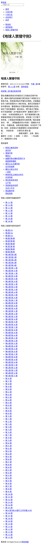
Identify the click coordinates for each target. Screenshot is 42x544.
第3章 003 (9, 236)
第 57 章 (8, 381)
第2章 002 (9, 233)
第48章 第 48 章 (11, 357)
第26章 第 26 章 (11, 298)
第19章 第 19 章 (11, 279)
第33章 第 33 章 (11, 317)
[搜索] (2, 5)
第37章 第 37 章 (11, 327)
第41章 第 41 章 (11, 338)
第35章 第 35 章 (11, 322)
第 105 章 (9, 508)
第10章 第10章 (11, 255)
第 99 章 (8, 492)
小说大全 (9, 15)
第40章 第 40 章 (11, 335)
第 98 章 (8, 489)
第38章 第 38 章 (11, 330)
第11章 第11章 (11, 257)
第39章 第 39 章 (11, 333)
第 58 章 (8, 384)
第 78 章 (8, 438)
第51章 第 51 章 (11, 365)
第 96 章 (8, 484)
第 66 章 (8, 405)
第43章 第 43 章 (11, 343)
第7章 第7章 (10, 246)
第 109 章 (9, 219)
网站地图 (25, 542)
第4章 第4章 (10, 238)
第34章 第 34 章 (11, 319)
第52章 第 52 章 (11, 368)
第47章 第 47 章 (11, 354)
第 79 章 (8, 440)
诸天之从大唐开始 (12, 164)
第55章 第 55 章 (11, 376)
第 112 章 (9, 211)
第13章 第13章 (11, 263)
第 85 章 (8, 457)
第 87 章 (8, 462)
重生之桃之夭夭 (11, 169)
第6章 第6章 (10, 244)
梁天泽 (8, 150)
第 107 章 (9, 516)
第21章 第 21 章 (11, 284)
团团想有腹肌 (10, 161)
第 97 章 (8, 486)
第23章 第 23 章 (11, 290)
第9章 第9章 (10, 252)
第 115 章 (11, 87)
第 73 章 (8, 424)
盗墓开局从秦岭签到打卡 (15, 158)
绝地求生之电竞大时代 (14, 175)
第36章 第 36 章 (11, 325)
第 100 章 (9, 494)
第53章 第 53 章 (11, 370)
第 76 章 (8, 432)
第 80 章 (8, 443)
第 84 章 (8, 454)
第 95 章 (8, 481)
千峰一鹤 (34, 84)
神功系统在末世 (11, 180)
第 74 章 (8, 427)
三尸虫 (8, 183)
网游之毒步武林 (11, 148)
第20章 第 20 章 (11, 281)
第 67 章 (8, 408)
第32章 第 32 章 (11, 314)
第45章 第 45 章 (11, 349)
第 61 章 (8, 392)
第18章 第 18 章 (11, 276)
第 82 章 (8, 448)
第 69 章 (8, 413)
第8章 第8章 (10, 249)
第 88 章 (8, 465)
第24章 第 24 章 (11, 292)
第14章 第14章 (11, 265)
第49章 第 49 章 (11, 360)
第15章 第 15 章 (11, 268)
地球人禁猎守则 (11, 30)
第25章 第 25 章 (11, 295)
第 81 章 (8, 446)
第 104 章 (9, 505)
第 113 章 (9, 208)
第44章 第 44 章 (11, 346)
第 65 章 (8, 403)
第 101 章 (9, 497)
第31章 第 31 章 (11, 311)
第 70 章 (8, 416)
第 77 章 (8, 435)
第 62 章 (8, 395)
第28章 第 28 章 (11, 303)
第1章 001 (9, 230)
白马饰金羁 (9, 167)
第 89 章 (8, 467)
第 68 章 (8, 411)
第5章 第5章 (10, 241)
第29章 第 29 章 (11, 306)
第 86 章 (8, 459)
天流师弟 (9, 177)
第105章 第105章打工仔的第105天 (18, 510)
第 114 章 (9, 205)
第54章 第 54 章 (11, 373)
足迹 (7, 20)
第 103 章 (9, 502)
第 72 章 (8, 422)
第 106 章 (9, 513)
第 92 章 (8, 473)
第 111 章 (8, 213)
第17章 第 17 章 (11, 273)
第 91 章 (8, 470)
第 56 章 (8, 378)
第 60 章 (8, 389)
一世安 (8, 172)
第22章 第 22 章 (11, 287)
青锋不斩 (9, 153)
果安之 (8, 156)
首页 (7, 9)
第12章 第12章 (11, 260)
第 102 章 (9, 500)
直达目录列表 (15, 91)
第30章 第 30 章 (11, 308)
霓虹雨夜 (9, 194)
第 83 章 (8, 451)
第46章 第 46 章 (11, 352)
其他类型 (9, 27)
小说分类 (9, 12)
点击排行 (9, 17)
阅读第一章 (5, 91)
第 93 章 (8, 475)
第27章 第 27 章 (11, 300)
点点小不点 (9, 188)
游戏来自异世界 (11, 185)
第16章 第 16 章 (11, 271)
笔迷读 (3, 2)
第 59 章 (8, 387)
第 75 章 (8, 430)
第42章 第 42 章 (11, 341)
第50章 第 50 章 (11, 362)
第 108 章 (9, 221)
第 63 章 (8, 397)
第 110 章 (9, 216)
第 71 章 (8, 419)
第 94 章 (8, 478)
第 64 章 (8, 400)
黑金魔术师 (9, 191)
